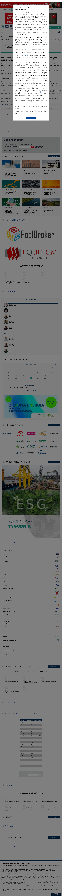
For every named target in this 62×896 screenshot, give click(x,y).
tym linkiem (24, 53)
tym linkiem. (28, 32)
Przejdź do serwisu (31, 115)
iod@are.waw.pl (42, 89)
